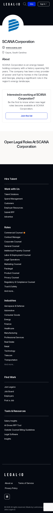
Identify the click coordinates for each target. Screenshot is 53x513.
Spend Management (13, 199)
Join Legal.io (10, 387)
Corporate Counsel (12, 241)
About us (9, 483)
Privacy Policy (11, 488)
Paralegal (8, 268)
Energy (7, 319)
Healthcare (9, 328)
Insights (7, 439)
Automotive (9, 310)
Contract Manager (12, 237)
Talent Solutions (11, 194)
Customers (9, 203)
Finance (7, 324)
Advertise (8, 217)
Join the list (26, 115)
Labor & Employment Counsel (17, 255)
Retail (6, 346)
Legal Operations (12, 259)
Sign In (42, 4)
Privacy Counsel (11, 277)
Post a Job (9, 400)
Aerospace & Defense (14, 306)
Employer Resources (13, 208)
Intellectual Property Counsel (17, 250)
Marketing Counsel (12, 264)
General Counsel (11, 246)
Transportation (10, 360)
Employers (9, 396)
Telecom (8, 355)
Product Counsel (11, 273)
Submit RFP (9, 212)
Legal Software (11, 434)
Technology (9, 351)
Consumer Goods (12, 315)
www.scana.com (14, 47)
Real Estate (9, 342)
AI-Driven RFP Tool (12, 425)
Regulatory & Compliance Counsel (19, 282)
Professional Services (14, 337)
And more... (9, 291)
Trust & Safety (10, 286)
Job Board (9, 391)
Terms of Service (26, 483)
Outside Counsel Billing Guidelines (19, 430)
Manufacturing (10, 333)
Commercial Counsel (13, 232)
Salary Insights (10, 421)
